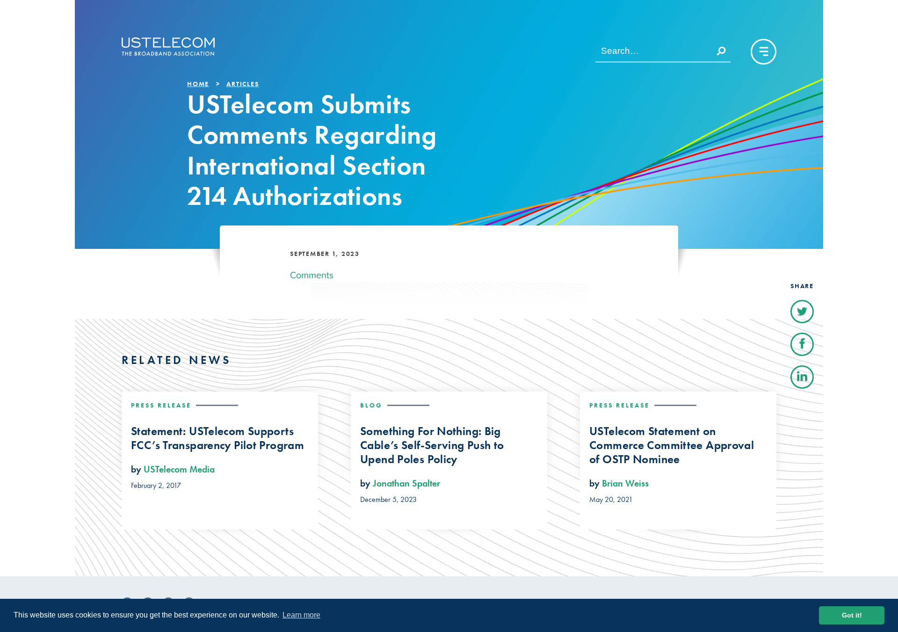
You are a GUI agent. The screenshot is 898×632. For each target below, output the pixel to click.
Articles (242, 84)
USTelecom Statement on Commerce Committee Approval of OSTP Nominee (671, 445)
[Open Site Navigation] (763, 52)
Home (198, 84)
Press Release (161, 405)
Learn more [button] (301, 615)
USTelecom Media (179, 469)
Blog (371, 405)
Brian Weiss (625, 483)
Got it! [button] (852, 615)
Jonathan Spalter (406, 483)
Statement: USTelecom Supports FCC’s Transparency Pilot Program (217, 438)
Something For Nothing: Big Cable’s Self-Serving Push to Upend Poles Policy (432, 445)
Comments (311, 275)
